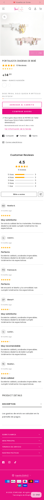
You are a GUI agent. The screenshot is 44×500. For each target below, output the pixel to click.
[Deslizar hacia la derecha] (40, 2)
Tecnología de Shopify (22, 495)
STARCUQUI (17, 492)
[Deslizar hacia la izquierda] (4, 2)
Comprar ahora (22, 111)
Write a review (19, 194)
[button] (30, 9)
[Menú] (3, 9)
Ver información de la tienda (18, 129)
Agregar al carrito (22, 105)
